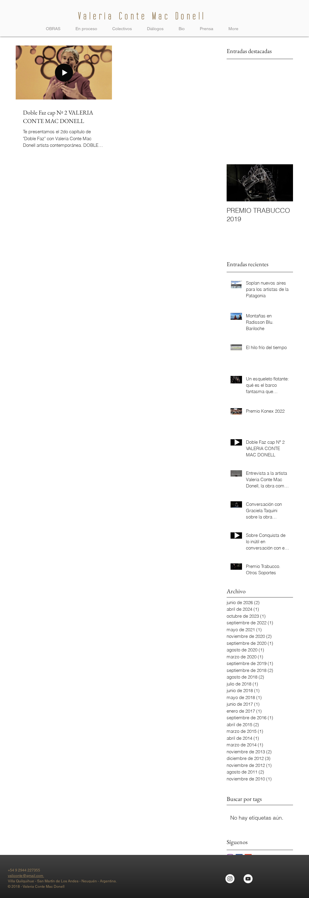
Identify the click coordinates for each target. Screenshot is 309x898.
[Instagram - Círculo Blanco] (229, 878)
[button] (122, 28)
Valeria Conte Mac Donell (142, 16)
